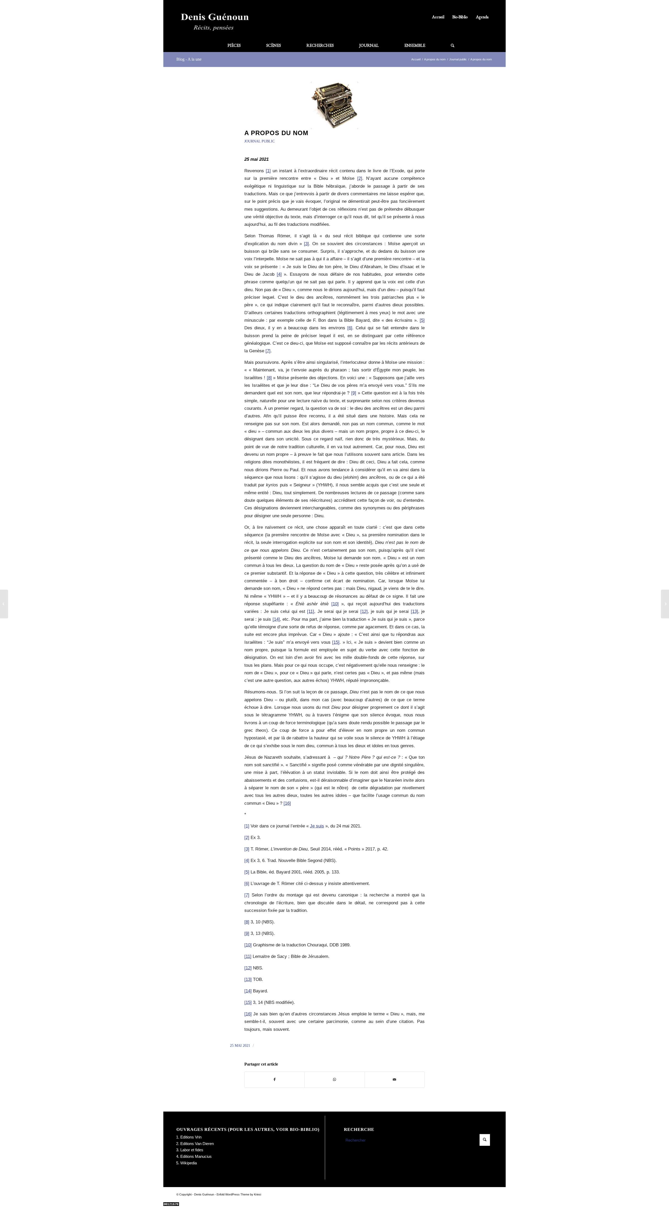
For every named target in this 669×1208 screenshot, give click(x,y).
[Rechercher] (446, 45)
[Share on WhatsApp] (334, 1079)
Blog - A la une (188, 59)
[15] (335, 642)
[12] (364, 611)
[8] (269, 377)
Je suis (317, 826)
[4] (279, 274)
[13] (414, 611)
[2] (359, 178)
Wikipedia (188, 1163)
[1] (268, 170)
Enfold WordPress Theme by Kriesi (239, 1194)
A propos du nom (276, 132)
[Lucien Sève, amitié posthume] (665, 604)
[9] (353, 392)
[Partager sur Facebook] (274, 1079)
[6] (349, 327)
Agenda (482, 17)
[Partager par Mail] (394, 1079)
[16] (287, 803)
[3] (306, 243)
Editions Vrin (190, 1137)
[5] (422, 320)
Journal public (259, 141)
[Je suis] (4, 604)
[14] (276, 619)
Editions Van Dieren (197, 1143)
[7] (268, 350)
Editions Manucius (196, 1156)
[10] (335, 603)
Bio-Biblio (460, 17)
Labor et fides (191, 1150)
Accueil (438, 17)
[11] (310, 611)
